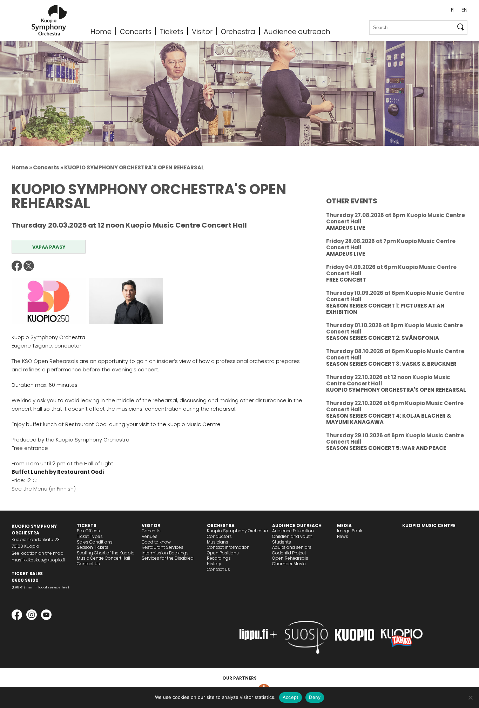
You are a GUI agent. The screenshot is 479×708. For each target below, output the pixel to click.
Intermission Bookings (165, 553)
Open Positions (223, 553)
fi (452, 9)
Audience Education (293, 531)
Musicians (217, 542)
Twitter (28, 266)
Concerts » (48, 167)
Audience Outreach (297, 525)
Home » (22, 167)
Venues (149, 536)
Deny (315, 697)
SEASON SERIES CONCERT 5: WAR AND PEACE (386, 448)
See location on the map (37, 553)
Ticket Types (90, 536)
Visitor (202, 31)
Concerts (135, 31)
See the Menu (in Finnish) (44, 488)
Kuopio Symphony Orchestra (237, 531)
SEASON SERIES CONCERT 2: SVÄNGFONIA (382, 338)
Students (281, 542)
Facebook (17, 266)
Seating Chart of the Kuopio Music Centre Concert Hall (106, 555)
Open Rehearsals (290, 558)
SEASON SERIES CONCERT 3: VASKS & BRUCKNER (391, 364)
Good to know (156, 542)
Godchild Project (289, 553)
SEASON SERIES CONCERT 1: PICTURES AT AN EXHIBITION (385, 309)
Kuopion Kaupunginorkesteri (49, 20)
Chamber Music (289, 564)
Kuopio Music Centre (429, 525)
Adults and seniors (291, 547)
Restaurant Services (162, 547)
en (464, 9)
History (214, 564)
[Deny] (470, 697)
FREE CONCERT (346, 279)
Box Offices (88, 531)
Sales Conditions (95, 542)
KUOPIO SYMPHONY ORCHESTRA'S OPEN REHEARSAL (396, 389)
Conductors (219, 536)
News (342, 536)
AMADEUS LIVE (345, 227)
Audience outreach (297, 31)
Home (101, 31)
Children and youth (292, 536)
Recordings (219, 558)
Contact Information (228, 547)
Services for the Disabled (168, 558)
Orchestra (238, 31)
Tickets (171, 31)
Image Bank (349, 531)
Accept (291, 697)
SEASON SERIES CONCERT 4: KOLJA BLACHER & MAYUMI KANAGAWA (388, 419)
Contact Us (88, 564)
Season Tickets (92, 547)
